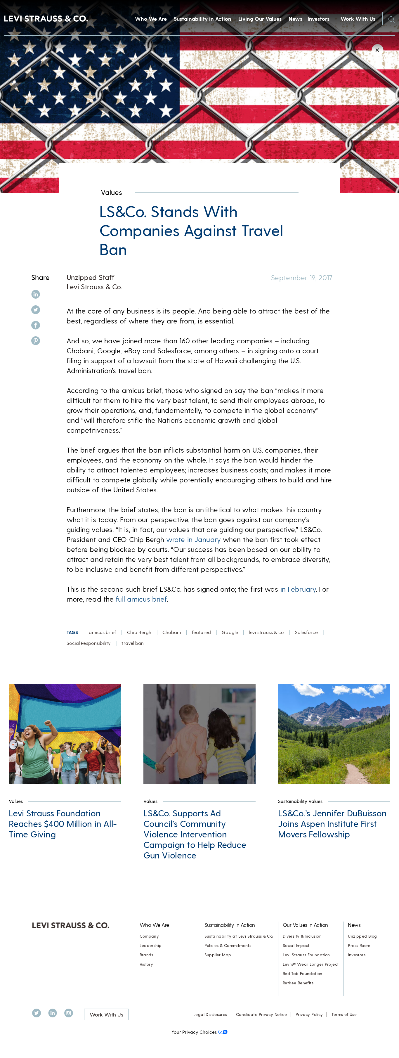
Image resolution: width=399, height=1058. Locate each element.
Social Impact (296, 945)
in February (298, 589)
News (295, 18)
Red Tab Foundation (302, 973)
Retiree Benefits (298, 982)
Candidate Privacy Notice (261, 1014)
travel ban (133, 643)
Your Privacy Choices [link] (194, 1032)
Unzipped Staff (91, 277)
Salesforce (306, 632)
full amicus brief (141, 599)
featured (201, 632)
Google (230, 632)
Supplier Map (217, 954)
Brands (146, 954)
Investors (318, 18)
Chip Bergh (139, 632)
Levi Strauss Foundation (306, 954)
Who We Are (151, 18)
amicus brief (102, 632)
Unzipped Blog (362, 936)
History (146, 964)
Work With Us (358, 18)
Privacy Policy (309, 1014)
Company (149, 936)
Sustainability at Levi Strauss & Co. (238, 936)
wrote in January (193, 539)
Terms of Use (344, 1014)
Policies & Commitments (227, 945)
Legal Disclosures (210, 1014)
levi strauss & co (266, 632)
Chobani (171, 632)
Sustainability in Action (202, 18)
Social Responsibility (89, 643)
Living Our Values (260, 18)
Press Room (359, 945)
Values (111, 192)
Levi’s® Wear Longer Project (311, 964)
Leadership (151, 945)
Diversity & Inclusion (302, 936)
